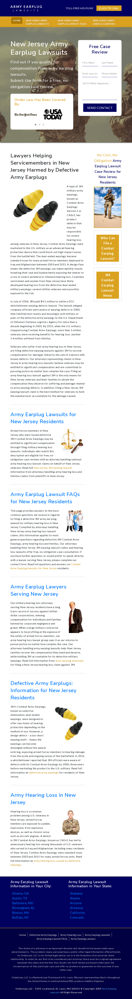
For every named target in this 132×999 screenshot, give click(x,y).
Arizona (75, 903)
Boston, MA (20, 912)
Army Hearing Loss (70, 934)
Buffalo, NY (20, 917)
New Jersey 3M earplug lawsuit (53, 467)
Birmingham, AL (23, 908)
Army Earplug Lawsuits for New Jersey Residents (43, 418)
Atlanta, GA (20, 893)
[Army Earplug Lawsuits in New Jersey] (72, 441)
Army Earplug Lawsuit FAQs (52, 938)
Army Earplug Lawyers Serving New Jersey (38, 590)
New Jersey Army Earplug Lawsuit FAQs (72, 22)
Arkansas (76, 908)
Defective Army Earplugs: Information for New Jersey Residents (43, 690)
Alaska (75, 898)
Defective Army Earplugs (43, 934)
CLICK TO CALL (109, 8)
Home (16, 20)
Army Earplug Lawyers (83, 938)
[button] (36, 124)
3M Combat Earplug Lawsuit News (107, 285)
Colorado (77, 917)
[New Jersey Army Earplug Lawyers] (76, 616)
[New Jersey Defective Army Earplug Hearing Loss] (71, 821)
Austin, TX (19, 898)
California (77, 912)
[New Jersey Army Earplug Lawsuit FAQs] (75, 520)
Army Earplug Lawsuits (97, 934)
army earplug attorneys (69, 660)
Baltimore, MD (22, 903)
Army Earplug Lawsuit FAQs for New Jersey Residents (45, 498)
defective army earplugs (44, 772)
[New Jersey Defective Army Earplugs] (69, 723)
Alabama (76, 893)
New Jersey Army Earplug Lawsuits (37, 22)
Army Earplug (26, 8)
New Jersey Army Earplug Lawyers (104, 22)
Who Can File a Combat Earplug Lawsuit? (107, 248)
